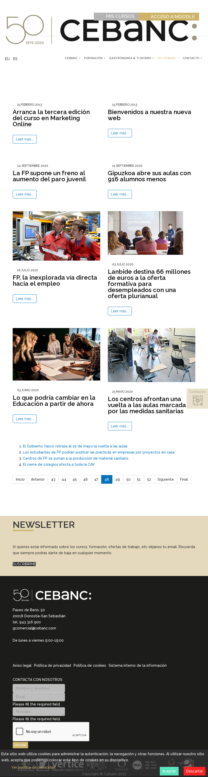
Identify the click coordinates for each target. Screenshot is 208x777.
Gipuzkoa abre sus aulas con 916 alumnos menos (149, 176)
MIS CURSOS (120, 16)
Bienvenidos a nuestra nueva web (149, 115)
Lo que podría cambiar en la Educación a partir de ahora (54, 400)
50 (128, 479)
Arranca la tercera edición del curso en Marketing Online (51, 118)
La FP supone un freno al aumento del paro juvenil (49, 176)
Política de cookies (90, 665)
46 (85, 479)
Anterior (38, 479)
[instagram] (21, 652)
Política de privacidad (52, 665)
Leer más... (24, 139)
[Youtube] (41, 652)
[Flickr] (48, 652)
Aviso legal (22, 665)
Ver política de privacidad (33, 767)
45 (75, 479)
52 (149, 479)
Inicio (20, 479)
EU (7, 59)
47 (96, 479)
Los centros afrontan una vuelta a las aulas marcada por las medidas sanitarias (147, 405)
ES (15, 59)
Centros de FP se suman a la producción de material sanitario (75, 458)
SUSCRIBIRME (24, 564)
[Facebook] (34, 652)
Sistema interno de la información (138, 665)
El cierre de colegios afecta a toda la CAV (59, 464)
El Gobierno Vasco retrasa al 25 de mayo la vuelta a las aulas (75, 446)
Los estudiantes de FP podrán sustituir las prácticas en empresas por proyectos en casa (99, 452)
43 (53, 479)
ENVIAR (20, 745)
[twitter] (28, 652)
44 (64, 479)
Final (184, 479)
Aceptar (169, 771)
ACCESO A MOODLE (173, 16)
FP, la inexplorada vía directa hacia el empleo (55, 280)
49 (117, 479)
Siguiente (166, 479)
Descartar (194, 771)
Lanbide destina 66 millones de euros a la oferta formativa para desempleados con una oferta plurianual (149, 284)
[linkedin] (15, 652)
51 (139, 479)
